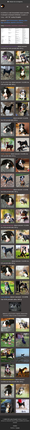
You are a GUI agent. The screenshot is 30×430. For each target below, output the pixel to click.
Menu (27, 6)
